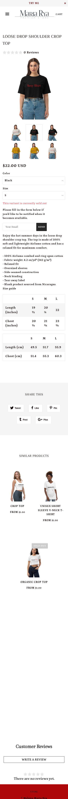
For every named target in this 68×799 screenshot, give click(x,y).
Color (6, 173)
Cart (59, 14)
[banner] (34, 14)
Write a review (34, 759)
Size (5, 188)
